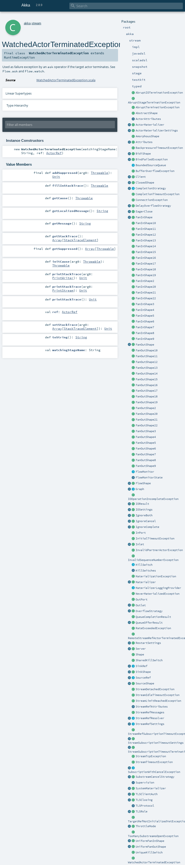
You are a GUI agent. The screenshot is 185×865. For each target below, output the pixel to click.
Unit (56, 176)
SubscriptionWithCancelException (154, 772)
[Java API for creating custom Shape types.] (133, 113)
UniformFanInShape (150, 841)
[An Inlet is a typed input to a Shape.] (130, 544)
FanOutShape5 (146, 442)
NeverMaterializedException (157, 593)
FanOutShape (145, 344)
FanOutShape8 (146, 460)
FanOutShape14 (147, 373)
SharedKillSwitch (149, 660)
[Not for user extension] (133, 588)
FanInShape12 (146, 234)
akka (27, 23)
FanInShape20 (146, 286)
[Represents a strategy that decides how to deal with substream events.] (133, 777)
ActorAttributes (148, 119)
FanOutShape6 (146, 448)
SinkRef (141, 666)
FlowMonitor (145, 471)
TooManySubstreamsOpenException (153, 836)
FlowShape (143, 483)
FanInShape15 (146, 252)
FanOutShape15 (147, 379)
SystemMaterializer (151, 788)
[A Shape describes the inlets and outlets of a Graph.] (133, 655)
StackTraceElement (80, 240)
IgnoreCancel (146, 521)
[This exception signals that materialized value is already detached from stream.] (133, 689)
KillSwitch (144, 564)
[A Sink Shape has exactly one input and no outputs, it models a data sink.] (133, 672)
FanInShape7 (145, 327)
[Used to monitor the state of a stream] (133, 472)
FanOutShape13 (147, 367)
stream (36, 23)
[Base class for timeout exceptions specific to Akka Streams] (133, 762)
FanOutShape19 (147, 402)
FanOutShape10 (147, 350)
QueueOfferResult (149, 622)
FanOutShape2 (146, 408)
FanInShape (144, 217)
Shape (140, 654)
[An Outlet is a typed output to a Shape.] (130, 605)
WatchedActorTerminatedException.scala (65, 80)
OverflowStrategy (149, 611)
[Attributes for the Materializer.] (133, 119)
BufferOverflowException (155, 171)
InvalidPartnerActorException (159, 550)
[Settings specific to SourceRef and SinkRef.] (133, 724)
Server (141, 648)
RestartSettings (148, 643)
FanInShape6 (145, 321)
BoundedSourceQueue (151, 165)
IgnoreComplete (147, 527)
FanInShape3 (145, 304)
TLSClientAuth (147, 794)
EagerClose (144, 211)
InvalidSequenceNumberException (153, 560)
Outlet (141, 605)
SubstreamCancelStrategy (155, 776)
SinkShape (143, 672)
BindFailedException (152, 159)
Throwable (99, 173)
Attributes (144, 142)
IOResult (142, 503)
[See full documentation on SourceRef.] (130, 678)
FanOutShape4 (146, 437)
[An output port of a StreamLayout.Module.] (133, 600)
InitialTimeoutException (155, 538)
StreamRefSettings (150, 724)
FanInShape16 (146, 257)
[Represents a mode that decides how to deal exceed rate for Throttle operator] (133, 826)
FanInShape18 (146, 269)
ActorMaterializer (150, 124)
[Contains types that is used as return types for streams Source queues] (130, 623)
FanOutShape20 (147, 413)
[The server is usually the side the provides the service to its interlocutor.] (133, 649)
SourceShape (145, 683)
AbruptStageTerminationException (154, 102)
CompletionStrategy (151, 188)
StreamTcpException (151, 756)
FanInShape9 (145, 339)
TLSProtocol (145, 805)
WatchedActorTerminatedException (154, 862)
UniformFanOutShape (151, 846)
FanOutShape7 (146, 454)
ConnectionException (152, 200)
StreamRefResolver (150, 718)
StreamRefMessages (150, 712)
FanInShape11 (146, 229)
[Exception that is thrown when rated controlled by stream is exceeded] (133, 628)
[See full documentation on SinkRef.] (130, 666)
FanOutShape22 (147, 425)
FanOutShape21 (147, 419)
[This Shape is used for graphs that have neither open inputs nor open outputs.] (133, 183)
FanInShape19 (146, 275)
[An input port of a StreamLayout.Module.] (133, 533)
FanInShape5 (145, 315)
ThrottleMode (146, 826)
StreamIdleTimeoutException (157, 695)
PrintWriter (62, 278)
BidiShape (143, 153)
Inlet (140, 544)
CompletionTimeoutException (157, 194)
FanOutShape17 (147, 390)
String (102, 211)
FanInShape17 (146, 263)
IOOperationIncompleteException (153, 499)
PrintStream (62, 290)
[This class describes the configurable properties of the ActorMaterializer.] (133, 131)
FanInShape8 (145, 333)
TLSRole (141, 811)
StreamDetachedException (155, 689)
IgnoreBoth (144, 515)
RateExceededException (153, 628)
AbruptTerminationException (157, 107)
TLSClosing (144, 800)
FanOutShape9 (146, 466)
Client (141, 176)
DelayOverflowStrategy (153, 205)
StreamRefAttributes (152, 706)
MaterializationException (156, 576)
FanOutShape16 (147, 385)
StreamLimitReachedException (158, 700)
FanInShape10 (146, 223)
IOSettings (144, 509)
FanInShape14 (146, 246)
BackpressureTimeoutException (159, 148)
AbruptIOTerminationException (159, 92)
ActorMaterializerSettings (157, 130)
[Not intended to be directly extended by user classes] (133, 489)
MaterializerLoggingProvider (158, 588)
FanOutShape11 (147, 356)
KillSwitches (146, 570)
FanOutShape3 (146, 431)
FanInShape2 (145, 281)
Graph (140, 489)
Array (57, 240)
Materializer (146, 582)
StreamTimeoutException (154, 762)
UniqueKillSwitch (149, 852)
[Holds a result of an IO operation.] (133, 504)
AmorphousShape (147, 136)
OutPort (141, 599)
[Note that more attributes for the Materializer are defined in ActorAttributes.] (130, 142)
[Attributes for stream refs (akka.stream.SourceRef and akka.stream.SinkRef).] (133, 707)
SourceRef (143, 677)
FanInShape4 (145, 310)
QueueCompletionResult (153, 617)
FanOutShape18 (147, 396)
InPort (141, 532)
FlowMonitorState (149, 477)
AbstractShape (147, 113)
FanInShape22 (146, 298)
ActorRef (54, 153)
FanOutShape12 (147, 362)
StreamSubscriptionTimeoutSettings (156, 742)
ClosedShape (145, 182)
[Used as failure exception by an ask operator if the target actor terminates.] (133, 858)
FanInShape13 (146, 240)
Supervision (145, 782)
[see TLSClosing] (133, 212)
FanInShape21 (146, 292)
